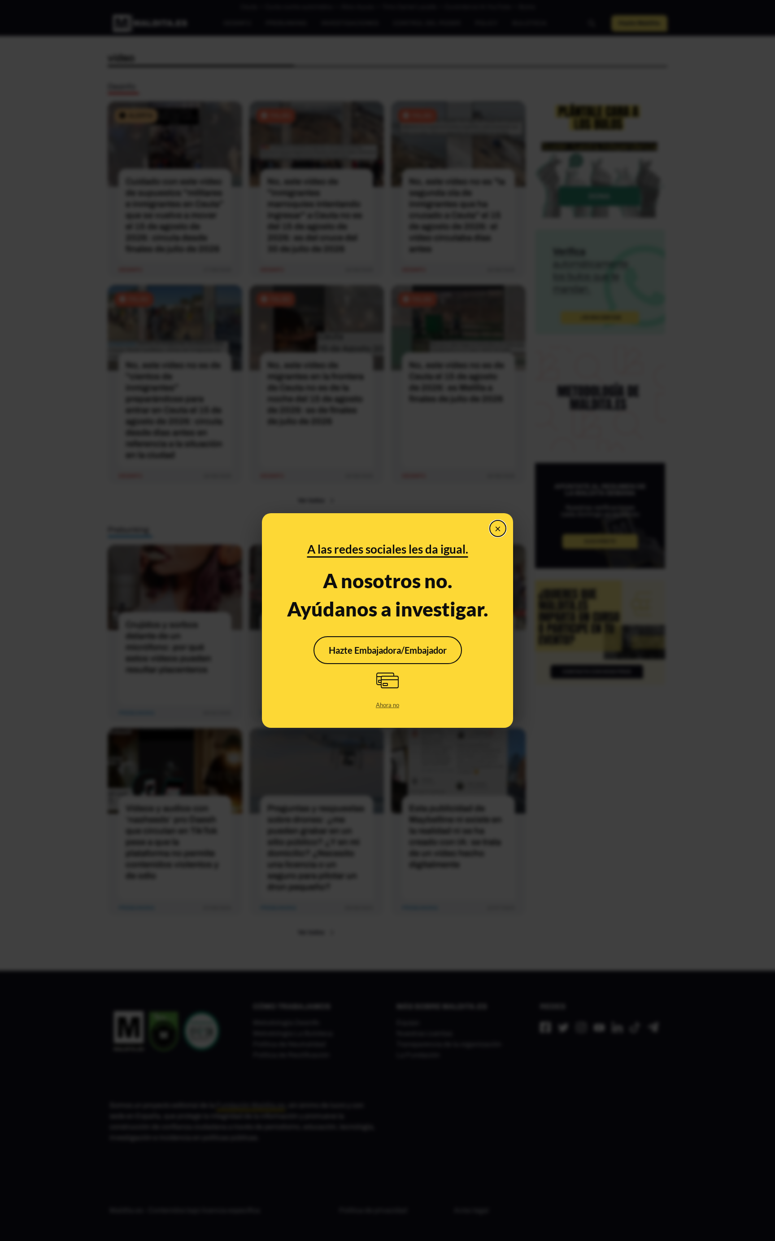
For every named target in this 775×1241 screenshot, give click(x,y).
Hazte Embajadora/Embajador (388, 650)
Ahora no (387, 705)
